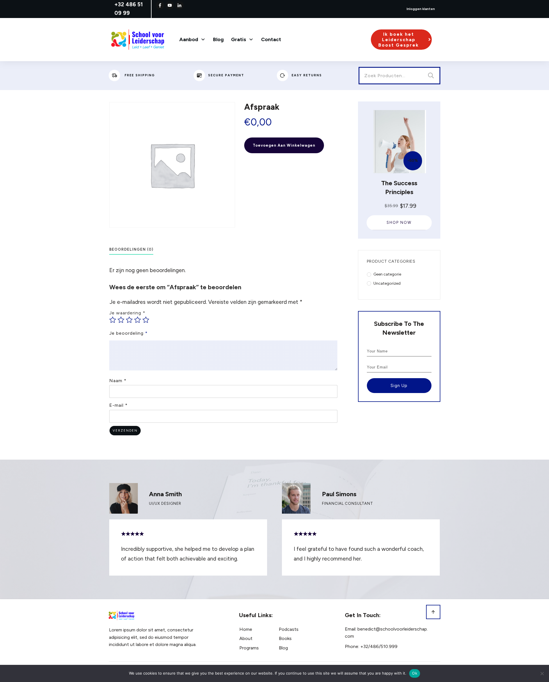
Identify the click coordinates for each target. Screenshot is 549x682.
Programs (249, 648)
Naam (117, 380)
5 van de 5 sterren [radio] (145, 319)
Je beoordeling (128, 333)
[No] (542, 673)
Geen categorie (387, 274)
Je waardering (127, 313)
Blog (283, 648)
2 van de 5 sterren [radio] (121, 319)
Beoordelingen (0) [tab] (131, 249)
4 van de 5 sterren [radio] (137, 319)
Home (245, 629)
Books (285, 638)
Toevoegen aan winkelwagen (284, 145)
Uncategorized (387, 283)
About (245, 638)
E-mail (118, 405)
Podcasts (289, 629)
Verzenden (125, 430)
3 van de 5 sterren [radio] (129, 319)
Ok (414, 673)
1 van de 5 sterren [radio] (112, 319)
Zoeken (431, 75)
